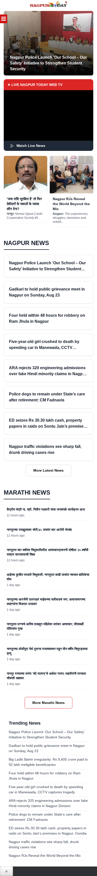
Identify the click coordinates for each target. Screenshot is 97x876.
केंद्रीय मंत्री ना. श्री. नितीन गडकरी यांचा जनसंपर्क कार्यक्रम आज (46, 509)
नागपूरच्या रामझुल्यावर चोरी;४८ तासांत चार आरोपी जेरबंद (39, 530)
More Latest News (48, 470)
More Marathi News (48, 703)
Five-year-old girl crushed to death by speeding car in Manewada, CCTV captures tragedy (44, 347)
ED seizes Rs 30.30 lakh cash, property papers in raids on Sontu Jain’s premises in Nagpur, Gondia (47, 426)
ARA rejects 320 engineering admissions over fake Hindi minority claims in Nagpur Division (48, 374)
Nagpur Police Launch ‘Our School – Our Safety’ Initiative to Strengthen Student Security (47, 269)
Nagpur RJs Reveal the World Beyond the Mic (71, 204)
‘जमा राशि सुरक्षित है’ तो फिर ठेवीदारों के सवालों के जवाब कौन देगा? (24, 204)
